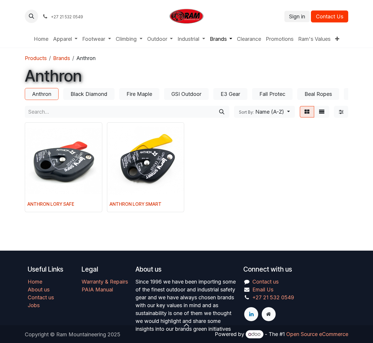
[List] (321, 112)
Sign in (297, 16)
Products (36, 58)
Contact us (41, 297)
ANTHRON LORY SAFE (50, 204)
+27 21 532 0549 (273, 297)
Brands (61, 58)
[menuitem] (41, 39)
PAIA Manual (97, 289)
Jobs (34, 305)
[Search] (221, 112)
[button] (31, 16)
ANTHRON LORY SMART (135, 204)
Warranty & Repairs (105, 282)
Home (35, 282)
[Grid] (307, 112)
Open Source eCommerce (317, 334)
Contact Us (329, 16)
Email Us (262, 289)
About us (39, 289)
